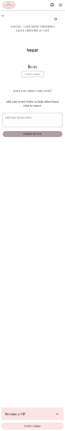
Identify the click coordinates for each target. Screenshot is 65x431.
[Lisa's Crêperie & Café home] (17, 5)
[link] (32, 74)
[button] (4, 16)
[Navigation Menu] (60, 5)
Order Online (32, 426)
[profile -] (52, 5)
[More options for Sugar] (56, 19)
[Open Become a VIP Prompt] (57, 414)
